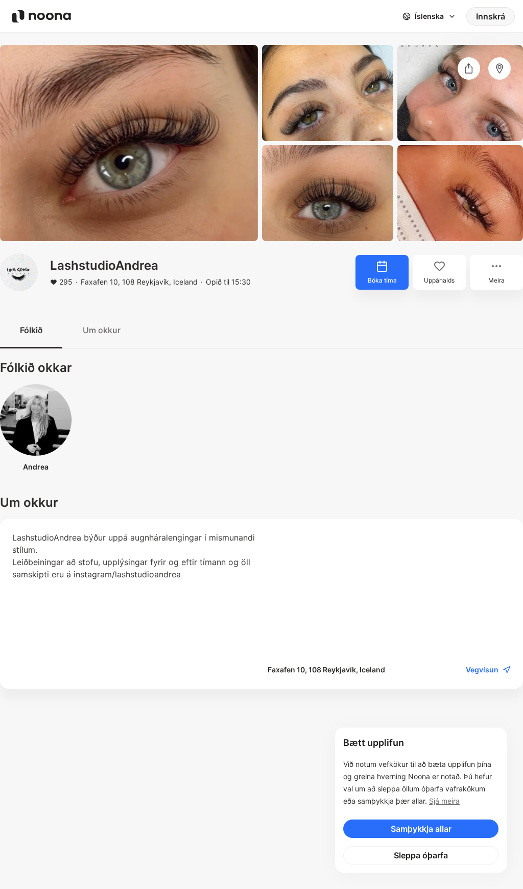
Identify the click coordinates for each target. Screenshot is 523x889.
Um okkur (102, 330)
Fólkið (31, 330)
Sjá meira (444, 801)
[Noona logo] (41, 16)
